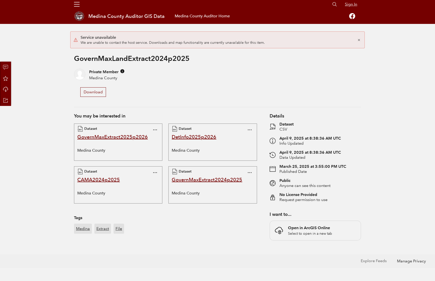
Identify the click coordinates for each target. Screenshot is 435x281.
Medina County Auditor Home (202, 16)
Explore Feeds (374, 260)
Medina (83, 228)
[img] (122, 71)
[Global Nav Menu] (77, 4)
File (119, 228)
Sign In (351, 4)
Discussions (5, 67)
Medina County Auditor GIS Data (126, 16)
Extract (102, 228)
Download (5, 89)
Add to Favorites (5, 78)
